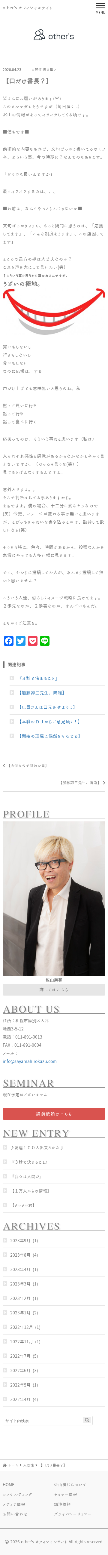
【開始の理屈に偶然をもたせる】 (49, 736)
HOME (8, 1484)
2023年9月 (20, 1240)
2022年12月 (21, 1327)
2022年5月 (20, 1385)
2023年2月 (20, 1298)
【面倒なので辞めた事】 (28, 765)
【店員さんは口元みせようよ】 (47, 707)
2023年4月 (20, 1269)
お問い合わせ (15, 1514)
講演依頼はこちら (54, 1114)
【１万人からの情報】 (30, 1191)
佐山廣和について (70, 1484)
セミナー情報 (65, 1494)
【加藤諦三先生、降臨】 (42, 693)
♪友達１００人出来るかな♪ (37, 1147)
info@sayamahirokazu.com (27, 1061)
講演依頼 (62, 1504)
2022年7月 (20, 1356)
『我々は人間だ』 (27, 1176)
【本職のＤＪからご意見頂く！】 (49, 722)
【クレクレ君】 (23, 1205)
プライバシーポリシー (73, 1514)
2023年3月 (20, 1284)
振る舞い (50, 69)
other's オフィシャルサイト (27, 8)
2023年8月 (20, 1255)
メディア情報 (14, 1504)
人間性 (36, 69)
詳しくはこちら (54, 990)
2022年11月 (21, 1341)
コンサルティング (17, 1494)
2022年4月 (20, 1399)
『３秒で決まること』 (38, 678)
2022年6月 (20, 1370)
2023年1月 (20, 1313)
